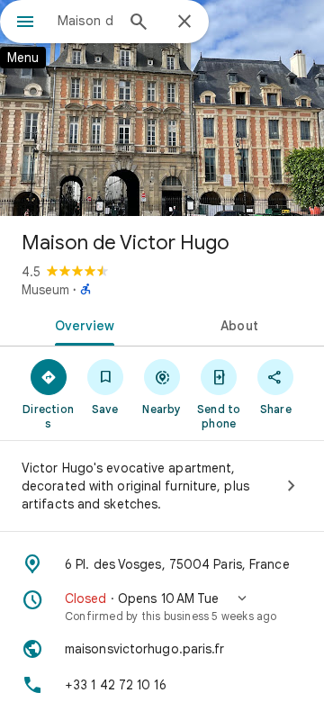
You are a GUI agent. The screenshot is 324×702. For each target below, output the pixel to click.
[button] (162, 606)
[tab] (81, 324)
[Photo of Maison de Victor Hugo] (162, 108)
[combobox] (85, 21)
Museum (45, 290)
